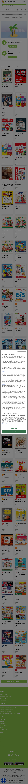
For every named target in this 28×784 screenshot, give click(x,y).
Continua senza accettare (22, 351)
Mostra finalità (14, 428)
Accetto (14, 431)
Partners (3, 384)
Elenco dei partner (6, 423)
